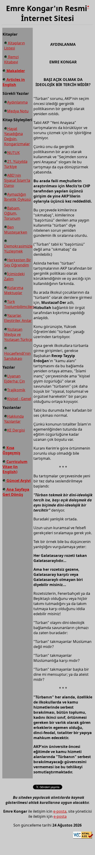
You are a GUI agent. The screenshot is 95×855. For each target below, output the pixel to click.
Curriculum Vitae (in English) (15, 466)
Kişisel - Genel (19, 398)
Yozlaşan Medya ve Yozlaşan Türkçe (18, 334)
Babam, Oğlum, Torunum (12, 213)
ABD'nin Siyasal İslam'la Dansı (17, 180)
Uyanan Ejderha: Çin (14, 378)
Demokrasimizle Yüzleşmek (18, 249)
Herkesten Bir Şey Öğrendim (17, 262)
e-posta (59, 811)
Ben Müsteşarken (15, 230)
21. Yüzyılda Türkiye (15, 164)
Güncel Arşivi (18, 480)
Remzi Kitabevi (11, 59)
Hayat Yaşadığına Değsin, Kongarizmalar (17, 136)
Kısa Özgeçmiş (11, 450)
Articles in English (14, 82)
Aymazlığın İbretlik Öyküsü (17, 197)
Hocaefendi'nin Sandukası (17, 356)
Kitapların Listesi (14, 45)
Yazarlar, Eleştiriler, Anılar (18, 318)
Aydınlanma (17, 102)
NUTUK (13, 152)
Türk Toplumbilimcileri (19, 304)
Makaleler (15, 70)
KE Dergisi (16, 430)
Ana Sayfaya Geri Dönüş (16, 492)
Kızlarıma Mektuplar (13, 290)
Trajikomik (16, 389)
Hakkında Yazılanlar (14, 419)
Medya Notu (18, 111)
